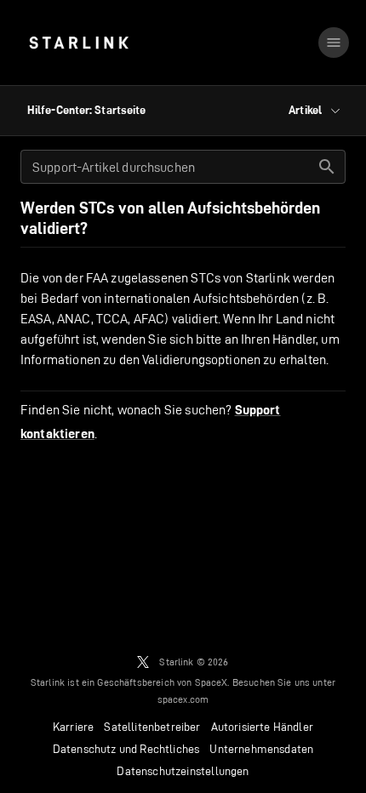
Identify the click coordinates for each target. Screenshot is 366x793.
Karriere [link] (73, 726)
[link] (78, 42)
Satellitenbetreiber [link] (152, 726)
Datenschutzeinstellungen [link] (183, 771)
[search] (327, 167)
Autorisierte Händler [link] (262, 726)
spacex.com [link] (183, 699)
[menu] (333, 42)
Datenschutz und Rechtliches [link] (126, 749)
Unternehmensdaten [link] (261, 749)
